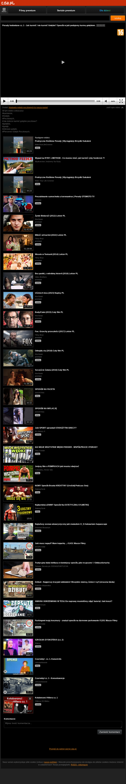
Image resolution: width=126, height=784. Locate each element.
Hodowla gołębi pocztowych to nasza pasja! (28, 107)
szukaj (118, 18)
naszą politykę (50, 762)
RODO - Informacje (79, 765)
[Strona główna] (8, 3)
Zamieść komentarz (109, 732)
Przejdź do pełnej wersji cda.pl (63, 749)
